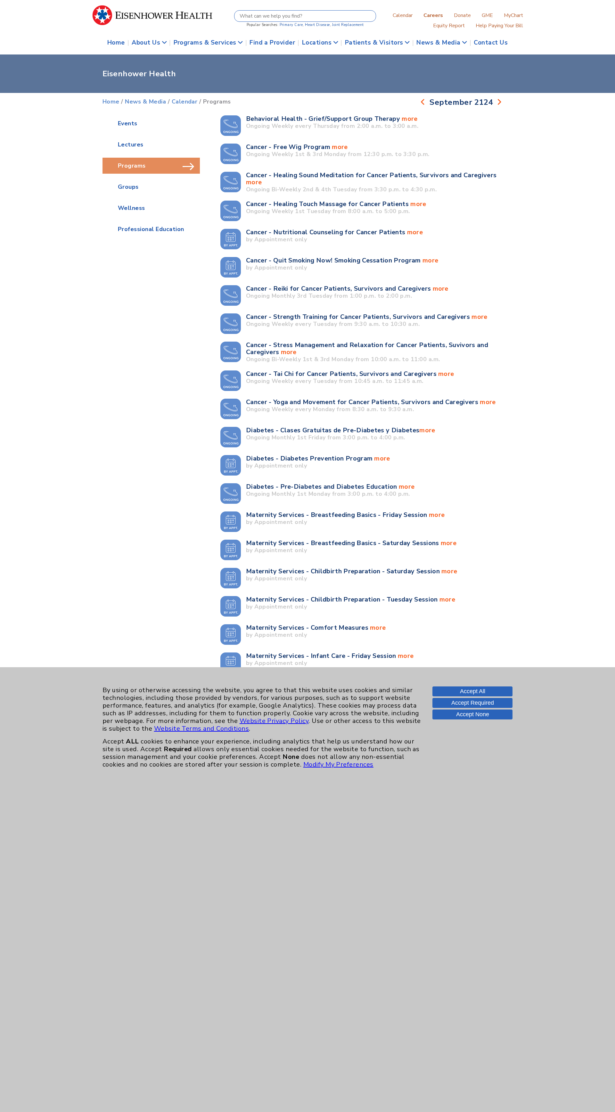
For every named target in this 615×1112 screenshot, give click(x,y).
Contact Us (491, 42)
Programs (132, 166)
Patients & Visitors (375, 42)
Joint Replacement (348, 24)
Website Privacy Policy (274, 721)
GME (487, 15)
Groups (128, 187)
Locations (317, 42)
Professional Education (151, 229)
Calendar (403, 15)
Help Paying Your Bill (499, 25)
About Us (147, 42)
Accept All (472, 691)
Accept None (472, 714)
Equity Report (449, 25)
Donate (462, 15)
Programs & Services (206, 42)
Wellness (131, 208)
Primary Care (291, 24)
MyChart (513, 15)
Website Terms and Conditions (201, 728)
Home (116, 42)
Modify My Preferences (338, 764)
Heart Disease (317, 24)
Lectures (131, 144)
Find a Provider (272, 42)
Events (127, 123)
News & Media (439, 42)
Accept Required (472, 703)
